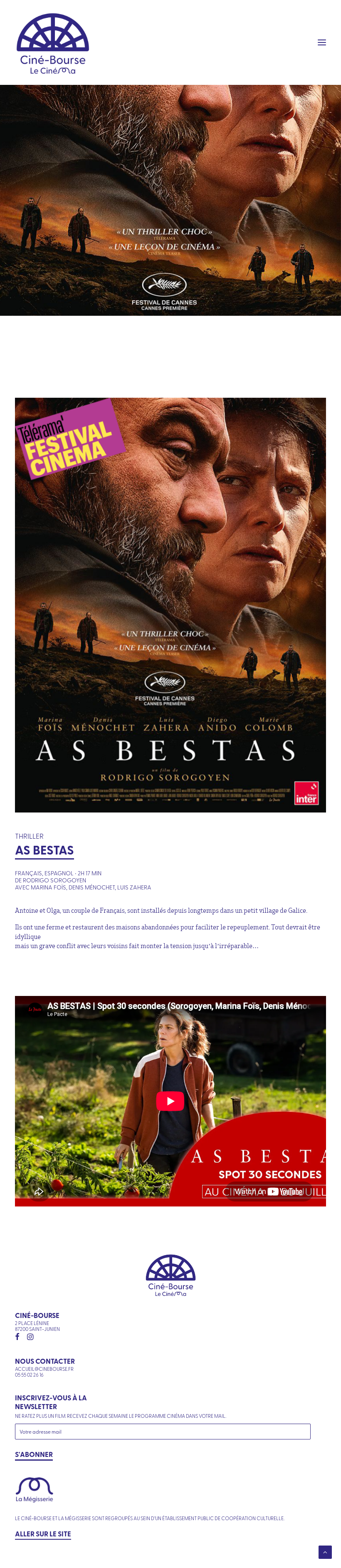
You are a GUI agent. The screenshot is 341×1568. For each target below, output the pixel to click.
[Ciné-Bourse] (53, 42)
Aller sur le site (43, 1533)
